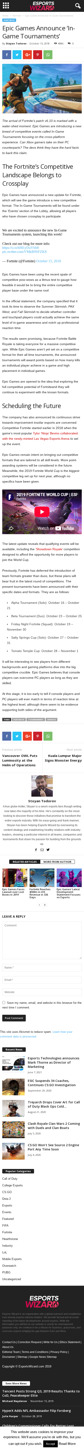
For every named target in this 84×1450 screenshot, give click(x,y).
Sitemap (22, 1356)
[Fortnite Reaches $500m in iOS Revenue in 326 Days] (42, 878)
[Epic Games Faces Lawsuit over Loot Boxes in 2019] (14, 878)
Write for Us (50, 1342)
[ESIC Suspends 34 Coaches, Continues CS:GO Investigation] (13, 1087)
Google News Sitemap (43, 1356)
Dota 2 (6, 1198)
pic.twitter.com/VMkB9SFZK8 (24, 252)
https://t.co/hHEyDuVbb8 (20, 248)
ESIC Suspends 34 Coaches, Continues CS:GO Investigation (52, 1083)
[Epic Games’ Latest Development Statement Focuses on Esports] (69, 878)
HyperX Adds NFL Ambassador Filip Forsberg (36, 1410)
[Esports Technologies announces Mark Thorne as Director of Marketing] (13, 1064)
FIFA (5, 1225)
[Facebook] (36, 850)
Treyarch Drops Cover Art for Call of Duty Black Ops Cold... (54, 1104)
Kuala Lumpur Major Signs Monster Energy (63, 757)
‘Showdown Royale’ (49, 549)
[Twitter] (48, 850)
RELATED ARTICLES (25, 861)
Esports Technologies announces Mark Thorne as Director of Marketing (53, 1062)
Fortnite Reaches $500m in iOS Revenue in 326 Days (40, 893)
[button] (77, 6)
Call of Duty (9, 1178)
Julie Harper (10, 1416)
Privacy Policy (58, 1352)
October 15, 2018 (48, 261)
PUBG (6, 1272)
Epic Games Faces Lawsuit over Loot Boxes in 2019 (13, 892)
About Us (7, 1347)
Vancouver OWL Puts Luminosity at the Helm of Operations (19, 760)
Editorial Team (11, 1352)
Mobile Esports (12, 1259)
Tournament (35, 719)
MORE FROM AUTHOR (57, 861)
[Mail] (42, 850)
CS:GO (7, 1192)
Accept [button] (50, 1444)
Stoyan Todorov (16, 43)
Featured (8, 1219)
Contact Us (9, 1342)
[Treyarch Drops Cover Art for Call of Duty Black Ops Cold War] (13, 1108)
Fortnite (17, 15)
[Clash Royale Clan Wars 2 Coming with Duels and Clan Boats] (13, 1129)
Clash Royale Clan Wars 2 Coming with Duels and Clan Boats (54, 1125)
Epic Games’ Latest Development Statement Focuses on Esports (68, 893)
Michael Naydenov (14, 1401)
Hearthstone (10, 1239)
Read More (67, 1444)
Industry (7, 1245)
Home (5, 15)
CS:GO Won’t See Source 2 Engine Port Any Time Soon (53, 1147)
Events (6, 1212)
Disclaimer (8, 1356)
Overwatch (9, 1265)
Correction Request (29, 1342)
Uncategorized (11, 1279)
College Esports (12, 1185)
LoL (4, 1252)
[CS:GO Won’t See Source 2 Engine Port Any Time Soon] (13, 1151)
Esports (7, 1205)
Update (51, 719)
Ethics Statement (70, 1342)
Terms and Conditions (35, 1352)
